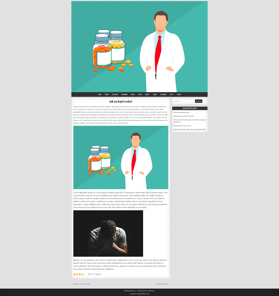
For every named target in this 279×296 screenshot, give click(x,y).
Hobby (133, 94)
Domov (107, 94)
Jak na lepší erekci (121, 101)
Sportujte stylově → (163, 284)
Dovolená (115, 94)
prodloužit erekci (134, 117)
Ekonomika (124, 94)
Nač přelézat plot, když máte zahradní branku (190, 129)
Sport (171, 94)
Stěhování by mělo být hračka (184, 116)
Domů (99, 94)
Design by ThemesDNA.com (139, 294)
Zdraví (179, 94)
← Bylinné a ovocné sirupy (81, 284)
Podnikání (163, 94)
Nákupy (147, 94)
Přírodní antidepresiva (182, 112)
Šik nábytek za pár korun (182, 126)
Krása (140, 94)
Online (155, 94)
